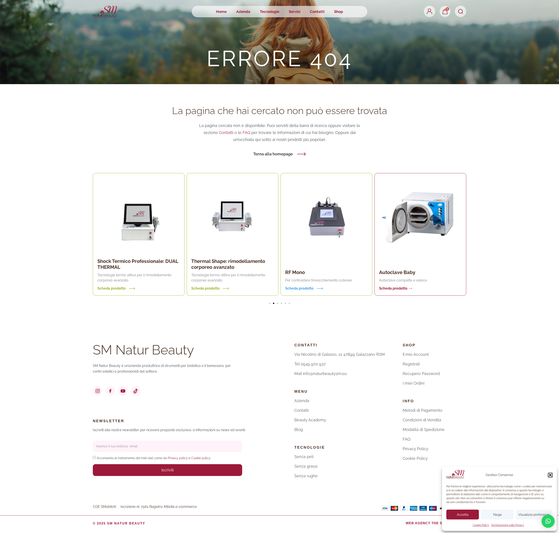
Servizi (294, 11)
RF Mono (204, 272)
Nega (497, 515)
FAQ (247, 132)
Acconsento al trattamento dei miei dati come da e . (154, 458)
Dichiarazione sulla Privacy (507, 525)
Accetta (462, 515)
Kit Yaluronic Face (402, 269)
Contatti (317, 11)
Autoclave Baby (306, 272)
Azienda (243, 11)
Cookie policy (200, 458)
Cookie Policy (481, 525)
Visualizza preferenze (534, 515)
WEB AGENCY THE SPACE (429, 523)
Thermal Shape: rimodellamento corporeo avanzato (137, 264)
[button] (550, 475)
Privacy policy (178, 458)
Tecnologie (269, 11)
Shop (338, 11)
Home (221, 11)
